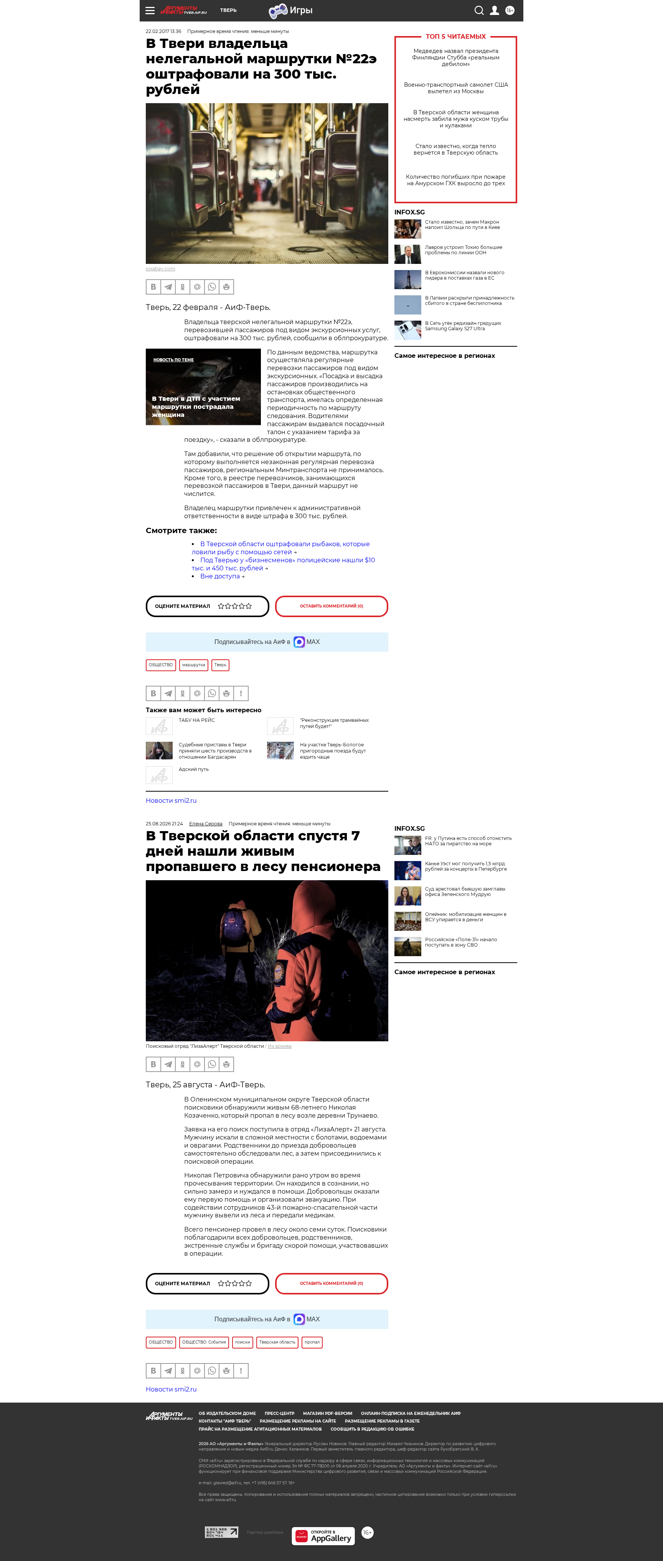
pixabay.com (160, 269)
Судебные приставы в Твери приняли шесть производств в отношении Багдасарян (215, 751)
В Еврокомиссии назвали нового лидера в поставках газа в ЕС (465, 275)
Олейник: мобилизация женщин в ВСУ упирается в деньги (465, 917)
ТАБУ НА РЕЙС (197, 720)
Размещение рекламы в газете (382, 1421)
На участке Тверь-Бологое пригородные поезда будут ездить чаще (333, 751)
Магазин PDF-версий (327, 1413)
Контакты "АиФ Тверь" (225, 1421)
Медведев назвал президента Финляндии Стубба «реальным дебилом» (456, 58)
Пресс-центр (279, 1413)
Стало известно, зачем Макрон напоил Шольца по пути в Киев (462, 224)
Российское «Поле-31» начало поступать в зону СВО (461, 942)
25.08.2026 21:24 (164, 824)
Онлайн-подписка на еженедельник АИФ (411, 1413)
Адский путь (194, 769)
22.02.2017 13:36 (163, 31)
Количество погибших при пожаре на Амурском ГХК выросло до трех (456, 180)
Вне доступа (220, 576)
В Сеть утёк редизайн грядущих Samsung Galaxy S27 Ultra (463, 326)
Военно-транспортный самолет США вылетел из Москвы (456, 88)
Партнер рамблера (265, 1532)
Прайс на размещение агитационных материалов (260, 1429)
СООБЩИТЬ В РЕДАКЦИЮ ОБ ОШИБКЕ (372, 1429)
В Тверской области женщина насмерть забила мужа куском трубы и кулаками (456, 119)
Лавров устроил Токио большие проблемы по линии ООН (463, 250)
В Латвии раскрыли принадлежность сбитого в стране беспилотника (470, 300)
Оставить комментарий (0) (331, 606)
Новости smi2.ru (171, 800)
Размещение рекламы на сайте (298, 1421)
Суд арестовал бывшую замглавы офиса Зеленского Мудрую (465, 891)
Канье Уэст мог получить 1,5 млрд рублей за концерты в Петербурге (466, 866)
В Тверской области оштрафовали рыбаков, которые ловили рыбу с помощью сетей (281, 548)
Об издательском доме (227, 1413)
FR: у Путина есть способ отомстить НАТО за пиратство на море (468, 841)
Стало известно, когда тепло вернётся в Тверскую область (456, 149)
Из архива (280, 1046)
